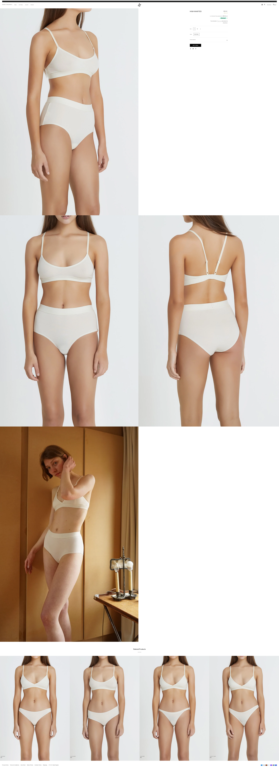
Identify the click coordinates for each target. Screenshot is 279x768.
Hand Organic (7, 4)
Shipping (219, 21)
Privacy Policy (5, 765)
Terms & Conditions (14, 765)
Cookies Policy (38, 765)
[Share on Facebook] (191, 49)
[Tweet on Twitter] (193, 49)
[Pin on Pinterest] (196, 49)
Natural (196, 34)
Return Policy (30, 765)
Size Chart (23, 765)
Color (191, 34)
